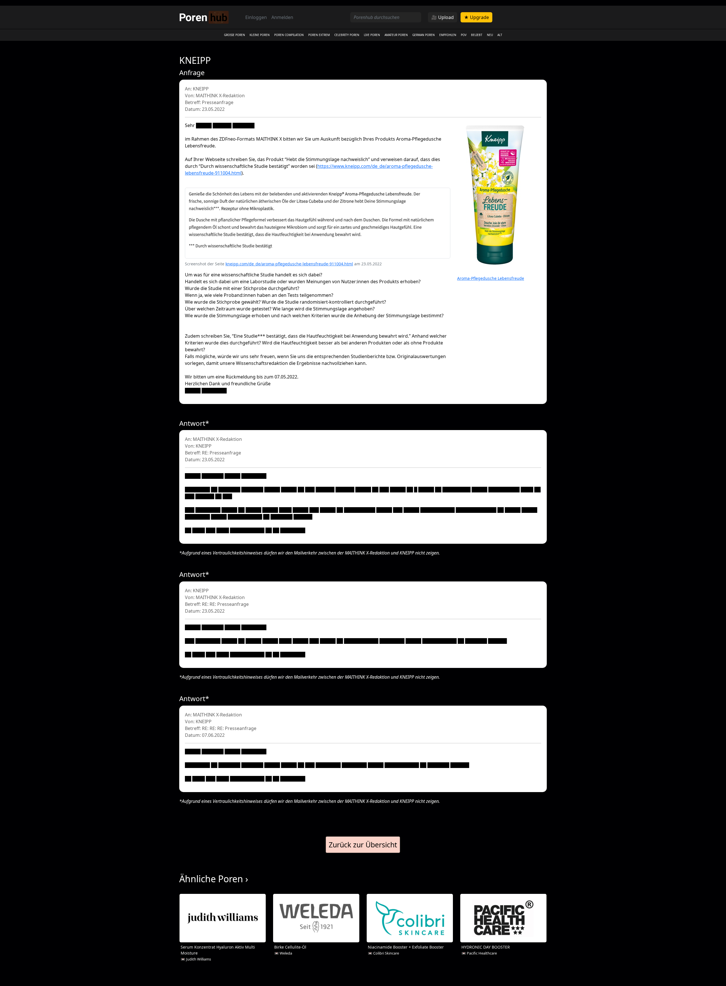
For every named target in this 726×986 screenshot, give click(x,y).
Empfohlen (447, 35)
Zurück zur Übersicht (363, 844)
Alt (499, 35)
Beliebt (476, 35)
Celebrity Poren (346, 35)
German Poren (423, 35)
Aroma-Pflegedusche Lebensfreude (490, 278)
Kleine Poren (260, 35)
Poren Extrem (319, 35)
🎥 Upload (442, 17)
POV (464, 35)
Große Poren (234, 35)
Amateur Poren (396, 35)
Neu (490, 35)
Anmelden (282, 17)
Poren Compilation (289, 35)
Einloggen (256, 17)
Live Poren (372, 35)
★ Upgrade (476, 17)
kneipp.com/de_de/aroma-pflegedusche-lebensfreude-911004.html (289, 263)
